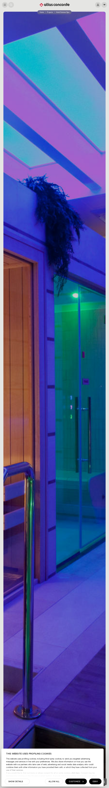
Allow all (54, 781)
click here (75, 773)
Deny (95, 781)
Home (42, 12)
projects (50, 12)
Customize (74, 781)
